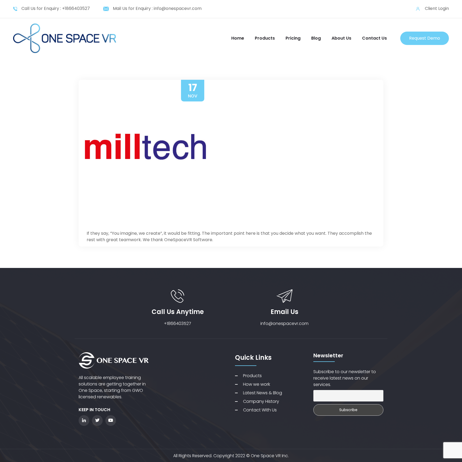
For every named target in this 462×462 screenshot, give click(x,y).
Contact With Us (260, 410)
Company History (261, 401)
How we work (256, 384)
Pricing (293, 38)
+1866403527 (76, 8)
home (237, 38)
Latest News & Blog (262, 393)
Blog (316, 38)
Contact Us (374, 38)
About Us (341, 38)
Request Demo (424, 38)
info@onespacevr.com (178, 8)
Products (265, 38)
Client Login (437, 8)
